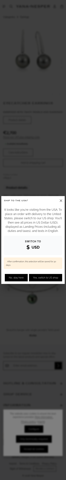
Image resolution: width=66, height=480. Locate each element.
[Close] (60, 200)
